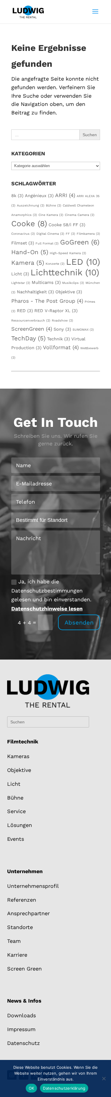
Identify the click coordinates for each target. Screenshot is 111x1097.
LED (83, 262)
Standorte (20, 927)
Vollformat (61, 347)
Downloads (21, 1015)
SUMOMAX (83, 330)
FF (70, 234)
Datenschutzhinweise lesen (47, 608)
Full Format (47, 243)
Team (14, 941)
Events (15, 839)
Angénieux (39, 195)
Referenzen (21, 900)
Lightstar (20, 283)
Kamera (27, 262)
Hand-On (29, 252)
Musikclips (73, 283)
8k (17, 195)
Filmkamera (88, 234)
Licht (20, 274)
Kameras (18, 756)
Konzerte (55, 264)
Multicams (46, 282)
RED (25, 310)
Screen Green (24, 969)
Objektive (68, 291)
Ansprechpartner (28, 913)
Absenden (79, 622)
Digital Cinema (50, 234)
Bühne (53, 205)
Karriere (17, 955)
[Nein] (104, 1078)
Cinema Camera (79, 215)
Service (16, 811)
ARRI (65, 195)
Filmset (22, 243)
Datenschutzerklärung (64, 1088)
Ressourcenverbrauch (30, 320)
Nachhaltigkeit (35, 291)
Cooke (29, 223)
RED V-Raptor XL (56, 310)
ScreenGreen (31, 329)
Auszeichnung (30, 205)
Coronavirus (23, 234)
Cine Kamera (50, 215)
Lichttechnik (64, 272)
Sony (62, 329)
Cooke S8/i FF (67, 224)
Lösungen (19, 825)
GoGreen (79, 242)
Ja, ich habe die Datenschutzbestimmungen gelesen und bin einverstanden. (51, 595)
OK (31, 1088)
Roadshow (62, 320)
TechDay (28, 338)
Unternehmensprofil (33, 886)
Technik (58, 339)
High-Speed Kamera (68, 253)
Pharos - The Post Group (47, 301)
